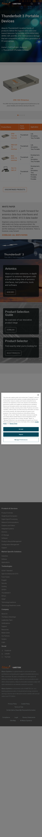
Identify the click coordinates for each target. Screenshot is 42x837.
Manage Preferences (21, 439)
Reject (21, 434)
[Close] (38, 395)
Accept (21, 429)
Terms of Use (13, 423)
